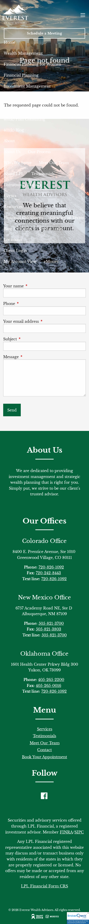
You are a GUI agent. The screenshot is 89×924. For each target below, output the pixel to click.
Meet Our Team (54, 162)
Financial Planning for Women (32, 64)
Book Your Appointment (44, 757)
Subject (30, 339)
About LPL (14, 173)
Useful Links (51, 228)
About (9, 141)
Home (9, 42)
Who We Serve (17, 162)
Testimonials (43, 173)
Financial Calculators (23, 217)
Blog (8, 228)
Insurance (13, 108)
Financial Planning (21, 75)
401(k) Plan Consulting (24, 119)
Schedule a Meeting (44, 33)
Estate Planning (64, 97)
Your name (33, 286)
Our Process (39, 152)
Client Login (15, 250)
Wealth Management (23, 53)
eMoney (51, 261)
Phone (29, 303)
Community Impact (22, 184)
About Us (12, 152)
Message (31, 357)
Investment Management (27, 86)
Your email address (41, 321)
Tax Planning (42, 108)
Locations (13, 239)
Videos (25, 228)
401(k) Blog (14, 130)
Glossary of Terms (67, 217)
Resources (13, 206)
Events (10, 195)
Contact (44, 750)
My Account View (20, 261)
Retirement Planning (23, 97)
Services (44, 729)
